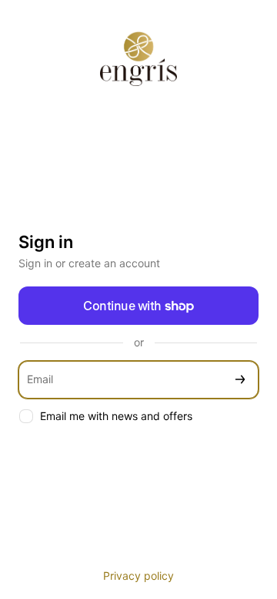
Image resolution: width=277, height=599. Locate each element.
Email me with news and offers (116, 415)
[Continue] (240, 379)
